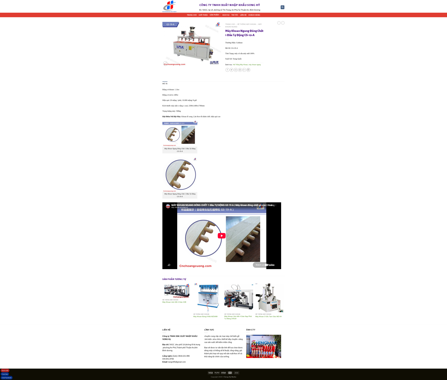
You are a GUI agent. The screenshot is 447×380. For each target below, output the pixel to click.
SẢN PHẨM (214, 15)
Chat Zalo (5, 374)
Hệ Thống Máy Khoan (246, 24)
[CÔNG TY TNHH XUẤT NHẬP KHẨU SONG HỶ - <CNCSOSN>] (169, 6)
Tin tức (234, 15)
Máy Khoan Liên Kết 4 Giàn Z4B (174, 302)
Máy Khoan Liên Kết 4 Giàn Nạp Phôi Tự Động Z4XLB (238, 317)
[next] (284, 304)
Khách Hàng (254, 15)
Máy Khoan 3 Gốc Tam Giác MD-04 (268, 316)
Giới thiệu (203, 15)
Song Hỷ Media (230, 377)
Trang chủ (192, 15)
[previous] (162, 304)
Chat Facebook (6, 378)
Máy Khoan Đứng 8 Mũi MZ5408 (205, 316)
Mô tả (164, 83)
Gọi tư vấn (5, 370)
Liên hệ (243, 15)
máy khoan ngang (255, 65)
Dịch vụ (225, 15)
